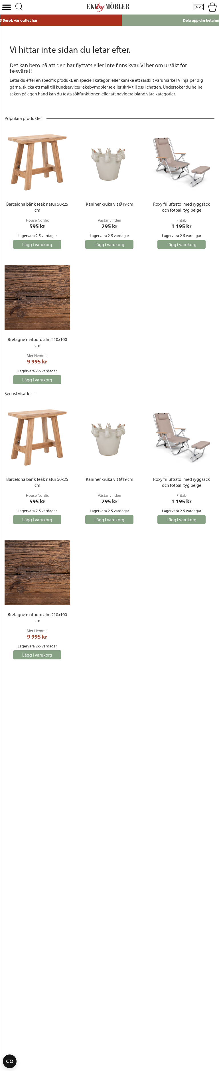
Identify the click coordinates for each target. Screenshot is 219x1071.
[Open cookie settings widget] (10, 1061)
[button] (6, 7)
